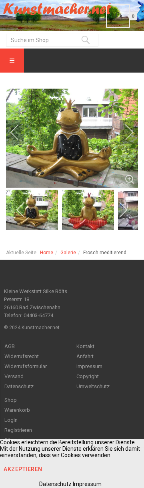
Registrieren (18, 430)
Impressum (89, 366)
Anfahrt (85, 356)
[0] (118, 16)
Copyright (87, 376)
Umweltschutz (93, 386)
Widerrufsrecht (21, 356)
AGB (9, 346)
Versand (14, 376)
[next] (124, 132)
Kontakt (85, 346)
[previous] (20, 132)
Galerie (68, 252)
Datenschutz (19, 386)
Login (11, 420)
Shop (10, 400)
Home (46, 252)
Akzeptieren (23, 469)
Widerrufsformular (25, 366)
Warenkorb (17, 410)
